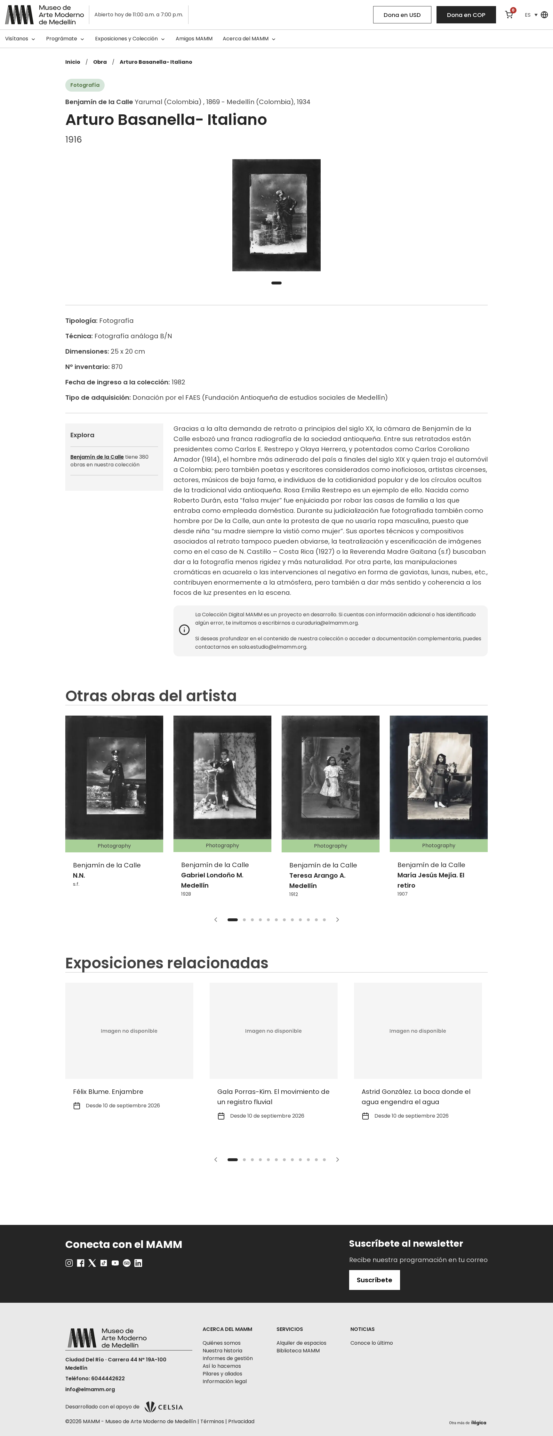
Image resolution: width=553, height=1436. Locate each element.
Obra (100, 62)
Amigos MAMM (194, 38)
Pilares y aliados (222, 1373)
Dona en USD (402, 15)
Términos (212, 1421)
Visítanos (16, 38)
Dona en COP (466, 15)
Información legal (225, 1381)
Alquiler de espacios (301, 1343)
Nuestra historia (222, 1350)
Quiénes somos (222, 1343)
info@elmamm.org (90, 1389)
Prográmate (61, 38)
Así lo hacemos (222, 1366)
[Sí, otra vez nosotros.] (468, 1421)
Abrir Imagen (276, 215)
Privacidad (241, 1421)
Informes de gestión (228, 1358)
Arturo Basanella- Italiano (156, 62)
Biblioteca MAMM (298, 1350)
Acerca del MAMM (245, 38)
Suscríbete (374, 1280)
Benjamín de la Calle (97, 457)
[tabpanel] (276, 215)
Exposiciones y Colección (126, 38)
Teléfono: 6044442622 (95, 1378)
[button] (531, 15)
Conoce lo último (371, 1343)
